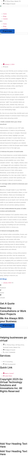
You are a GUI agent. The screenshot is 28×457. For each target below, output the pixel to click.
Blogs (4, 16)
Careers (5, 19)
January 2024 (7, 282)
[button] (14, 21)
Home (5, 14)
